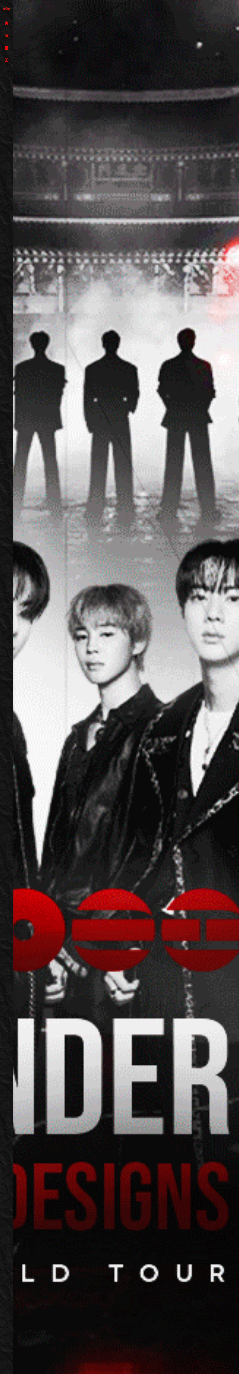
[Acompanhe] (6, 48)
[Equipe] (6, 60)
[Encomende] (6, 35)
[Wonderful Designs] (6, 9)
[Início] (6, 23)
